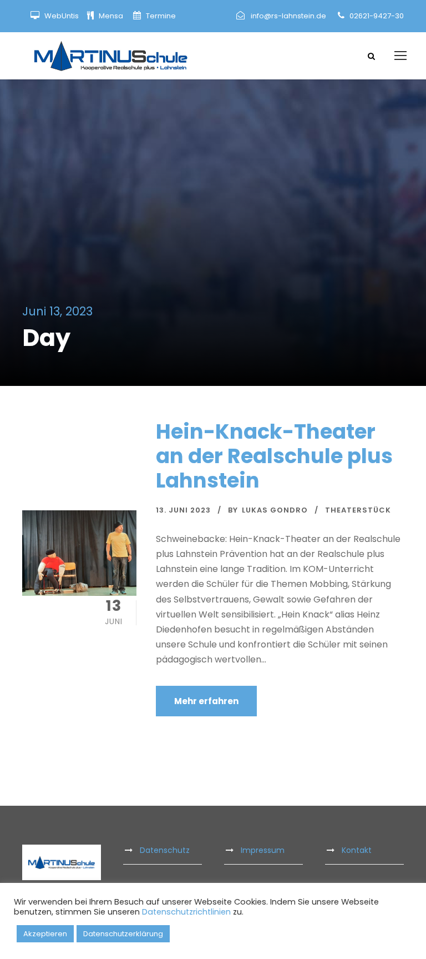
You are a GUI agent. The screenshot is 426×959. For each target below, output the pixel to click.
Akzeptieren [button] (45, 933)
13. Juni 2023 (183, 510)
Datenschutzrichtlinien (186, 911)
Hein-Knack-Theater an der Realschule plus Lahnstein (274, 456)
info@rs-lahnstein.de (288, 16)
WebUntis (61, 16)
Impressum (263, 850)
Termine (160, 16)
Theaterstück (358, 510)
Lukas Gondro (275, 510)
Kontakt (357, 850)
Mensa (112, 16)
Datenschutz (165, 850)
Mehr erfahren (206, 701)
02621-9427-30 (376, 16)
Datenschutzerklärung (123, 933)
